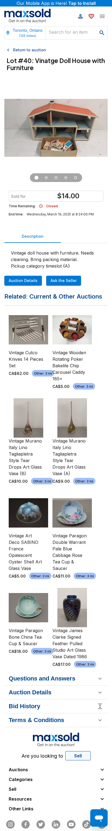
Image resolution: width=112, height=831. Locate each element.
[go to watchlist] (91, 16)
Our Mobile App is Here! (56, 3)
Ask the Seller (64, 280)
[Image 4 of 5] (66, 177)
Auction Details (23, 280)
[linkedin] (56, 824)
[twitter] (40, 824)
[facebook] (25, 824)
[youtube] (71, 824)
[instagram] (10, 824)
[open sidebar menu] (102, 16)
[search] (102, 32)
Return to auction (29, 50)
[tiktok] (86, 824)
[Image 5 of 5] (75, 177)
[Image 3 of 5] (56, 177)
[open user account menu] (80, 16)
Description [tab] (32, 236)
